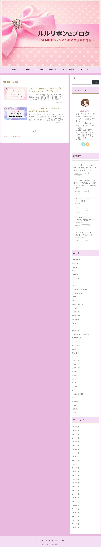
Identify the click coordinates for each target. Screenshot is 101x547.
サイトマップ (46, 541)
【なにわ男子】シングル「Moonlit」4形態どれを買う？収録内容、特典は (85, 235)
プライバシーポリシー (59, 541)
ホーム (37, 541)
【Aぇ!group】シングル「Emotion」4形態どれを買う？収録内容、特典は (85, 219)
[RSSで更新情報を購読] (87, 144)
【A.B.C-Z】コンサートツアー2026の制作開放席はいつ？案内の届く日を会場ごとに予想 (85, 167)
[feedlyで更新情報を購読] (83, 144)
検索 (73, 78)
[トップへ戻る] (98, 544)
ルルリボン (85, 111)
